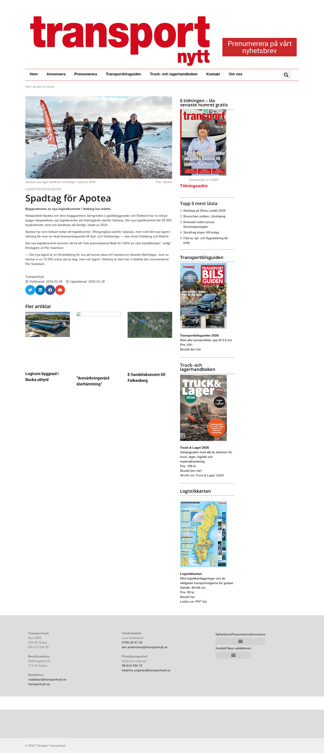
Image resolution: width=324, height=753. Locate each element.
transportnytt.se (39, 684)
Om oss (235, 74)
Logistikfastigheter (43, 189)
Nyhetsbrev (223, 634)
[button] (286, 75)
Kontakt (213, 74)
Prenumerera (85, 74)
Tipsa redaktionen (238, 648)
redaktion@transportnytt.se (47, 679)
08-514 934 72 (132, 665)
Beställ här (187, 597)
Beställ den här (190, 349)
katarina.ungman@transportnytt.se (146, 670)
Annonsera (56, 74)
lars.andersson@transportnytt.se (145, 647)
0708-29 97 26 (132, 642)
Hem (34, 74)
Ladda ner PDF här (193, 601)
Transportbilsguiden (123, 74)
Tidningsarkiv (194, 185)
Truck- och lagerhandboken (173, 74)
